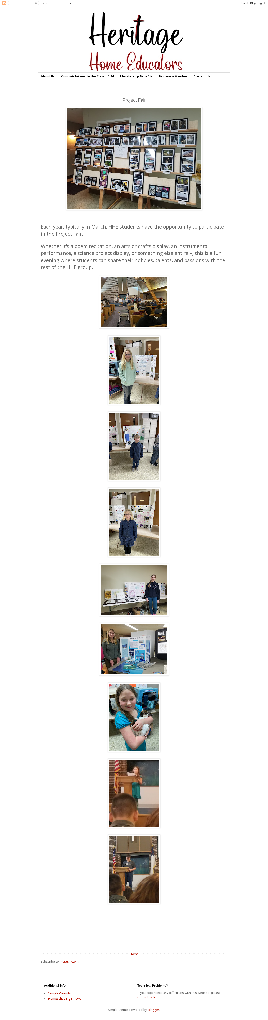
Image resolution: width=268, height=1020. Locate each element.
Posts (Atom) (70, 961)
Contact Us (201, 76)
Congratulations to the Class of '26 (87, 76)
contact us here (148, 997)
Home (134, 954)
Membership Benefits (136, 76)
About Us (48, 76)
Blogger (153, 1009)
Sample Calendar (60, 993)
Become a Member (173, 76)
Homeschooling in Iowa (64, 998)
